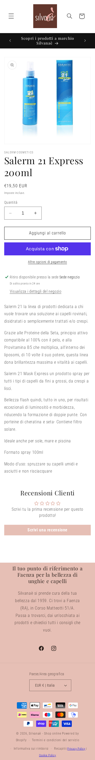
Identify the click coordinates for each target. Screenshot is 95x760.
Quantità (10, 202)
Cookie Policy (47, 755)
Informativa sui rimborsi (31, 748)
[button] (11, 16)
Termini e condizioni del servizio (55, 740)
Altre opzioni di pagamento (47, 262)
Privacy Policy (76, 748)
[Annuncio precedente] (10, 40)
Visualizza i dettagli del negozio (35, 291)
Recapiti (60, 748)
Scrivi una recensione (47, 529)
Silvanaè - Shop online (45, 733)
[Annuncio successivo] (85, 40)
